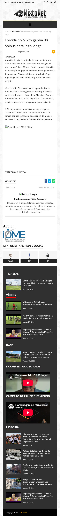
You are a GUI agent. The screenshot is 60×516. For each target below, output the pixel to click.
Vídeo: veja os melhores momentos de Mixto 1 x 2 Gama (37, 303)
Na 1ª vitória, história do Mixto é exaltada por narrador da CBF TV (38, 317)
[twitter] (51, 2)
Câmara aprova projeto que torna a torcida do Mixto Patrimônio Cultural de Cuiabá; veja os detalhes (37, 438)
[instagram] (47, 2)
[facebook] (44, 2)
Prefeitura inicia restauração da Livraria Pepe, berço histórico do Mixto (38, 467)
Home (7, 32)
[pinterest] (55, 2)
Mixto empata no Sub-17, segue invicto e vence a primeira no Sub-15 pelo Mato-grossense (37, 354)
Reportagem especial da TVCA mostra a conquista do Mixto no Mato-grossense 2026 (38, 332)
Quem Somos (17, 2)
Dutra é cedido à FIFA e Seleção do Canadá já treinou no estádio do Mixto (38, 283)
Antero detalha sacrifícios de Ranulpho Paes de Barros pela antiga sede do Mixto (36, 453)
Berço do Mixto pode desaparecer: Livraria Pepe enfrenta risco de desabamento (37, 482)
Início (6, 2)
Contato (29, 2)
